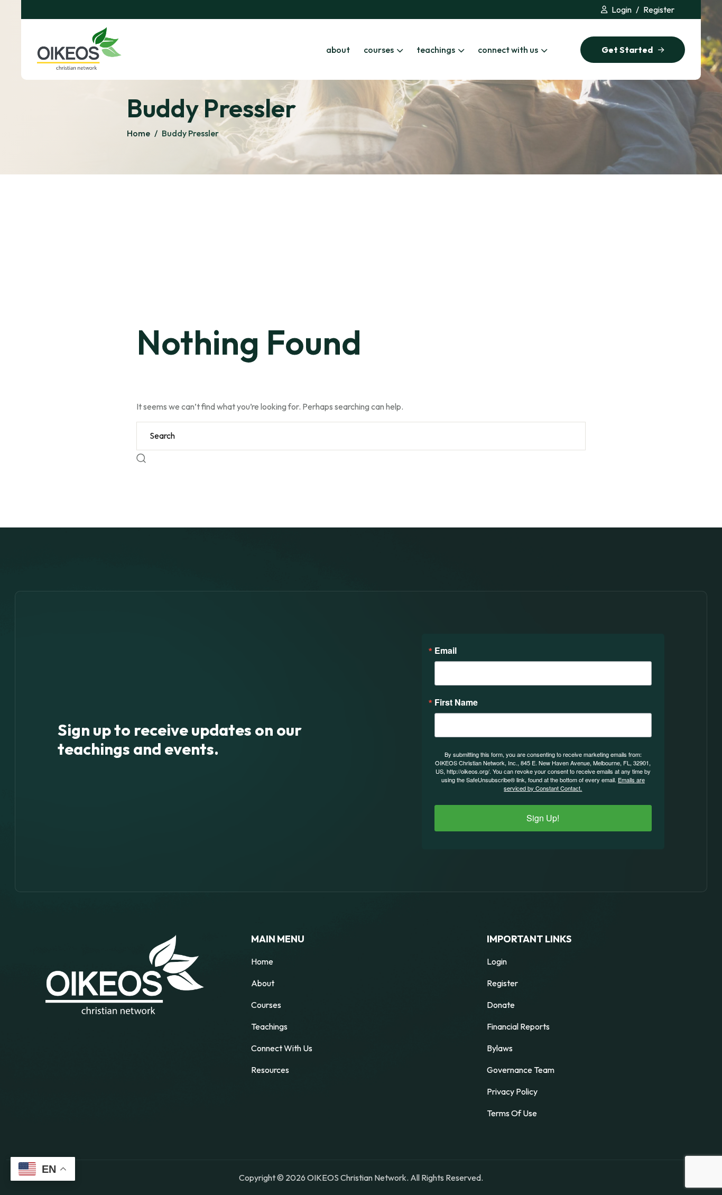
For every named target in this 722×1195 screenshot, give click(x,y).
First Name (456, 702)
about (338, 49)
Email (445, 650)
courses (379, 49)
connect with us (508, 49)
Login (622, 9)
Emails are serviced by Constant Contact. (574, 783)
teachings (435, 49)
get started (627, 49)
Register (658, 9)
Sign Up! (542, 818)
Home (138, 133)
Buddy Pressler (190, 133)
